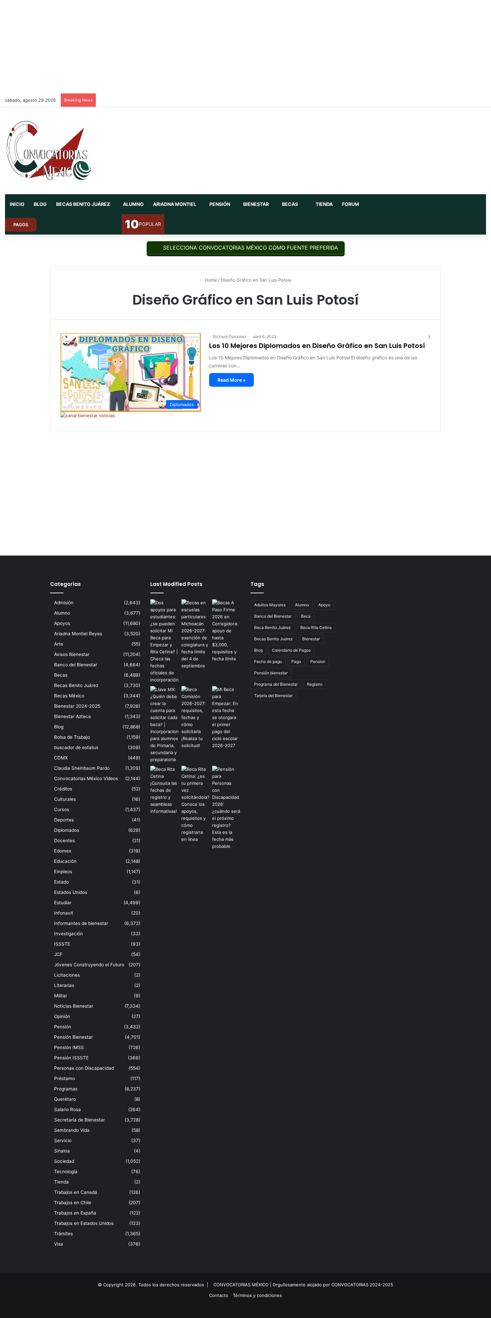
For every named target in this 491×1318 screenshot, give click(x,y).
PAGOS (20, 224)
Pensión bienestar (271, 672)
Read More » (231, 380)
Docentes (64, 840)
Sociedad (64, 1161)
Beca (306, 616)
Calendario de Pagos (291, 650)
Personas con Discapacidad (84, 1068)
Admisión (63, 602)
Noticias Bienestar (73, 1006)
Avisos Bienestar (72, 654)
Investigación (68, 933)
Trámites (63, 1233)
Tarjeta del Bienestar (273, 695)
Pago (296, 661)
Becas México (69, 695)
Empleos (63, 871)
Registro (314, 684)
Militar (60, 995)
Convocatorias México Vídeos (86, 778)
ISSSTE (62, 944)
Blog (40, 204)
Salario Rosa (67, 1109)
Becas (290, 204)
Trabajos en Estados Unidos (84, 1223)
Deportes (64, 819)
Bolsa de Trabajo (72, 737)
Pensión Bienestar (73, 1037)
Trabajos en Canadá (75, 1192)
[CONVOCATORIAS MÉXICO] (48, 151)
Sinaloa (62, 1151)
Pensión (219, 204)
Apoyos (62, 623)
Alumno (133, 204)
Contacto (218, 1295)
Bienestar (256, 204)
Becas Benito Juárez (83, 204)
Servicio (62, 1140)
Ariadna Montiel (174, 204)
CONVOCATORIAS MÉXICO (241, 1284)
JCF (58, 954)
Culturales (65, 799)
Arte (58, 644)
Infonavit (63, 913)
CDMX (61, 757)
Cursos (61, 809)
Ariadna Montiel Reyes (78, 633)
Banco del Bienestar (75, 664)
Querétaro (65, 1099)
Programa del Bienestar (276, 684)
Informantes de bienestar (81, 923)
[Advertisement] (245, 46)
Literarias (64, 985)
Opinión (62, 1016)
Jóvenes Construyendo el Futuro (89, 964)
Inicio (17, 204)
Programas (65, 1088)
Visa (58, 1244)
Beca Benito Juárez (272, 627)
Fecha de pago (268, 661)
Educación (65, 861)
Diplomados (66, 830)
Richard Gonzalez (230, 336)
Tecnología (65, 1171)
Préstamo (64, 1078)
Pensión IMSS (69, 1047)
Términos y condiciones (257, 1295)
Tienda (324, 204)
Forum (350, 204)
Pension (317, 661)
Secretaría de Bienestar (79, 1119)
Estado (61, 882)
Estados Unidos (70, 892)
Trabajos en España (75, 1213)
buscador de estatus (76, 747)
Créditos (63, 788)
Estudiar (62, 902)
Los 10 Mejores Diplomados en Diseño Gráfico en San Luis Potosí (317, 345)
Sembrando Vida (72, 1130)
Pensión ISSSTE (71, 1057)
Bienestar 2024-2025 (77, 706)
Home (210, 280)
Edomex (62, 851)
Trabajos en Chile (72, 1202)
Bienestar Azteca (72, 716)
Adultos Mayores (270, 604)
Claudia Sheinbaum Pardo (82, 768)
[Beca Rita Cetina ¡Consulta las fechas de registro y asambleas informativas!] (164, 790)
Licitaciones (67, 975)
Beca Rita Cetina (316, 627)
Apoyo (324, 604)
